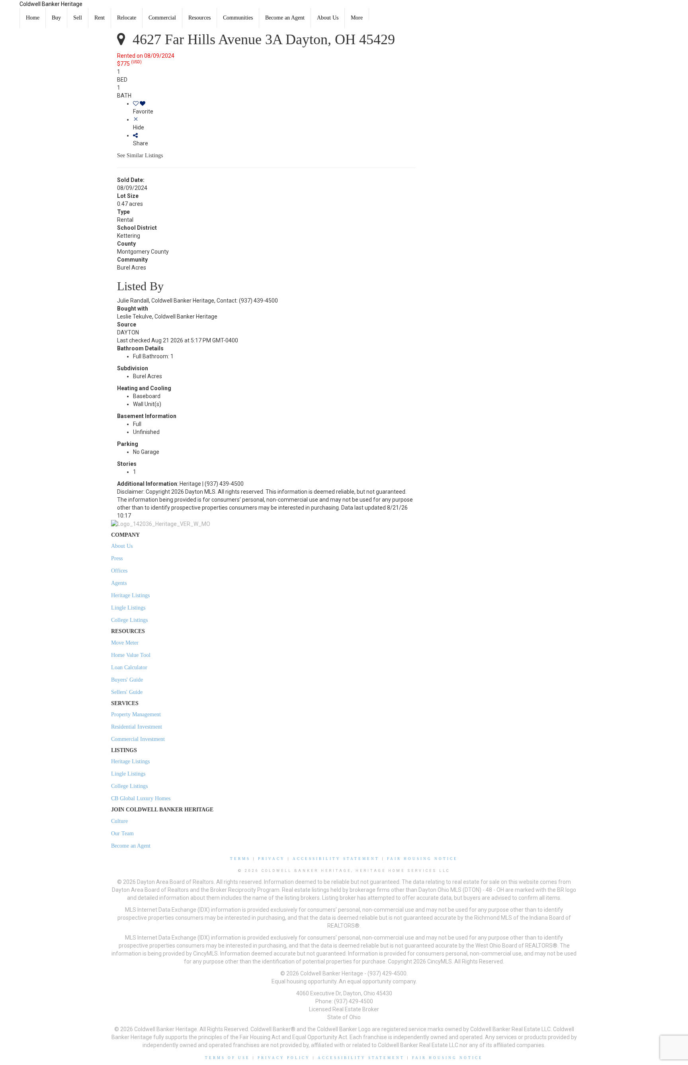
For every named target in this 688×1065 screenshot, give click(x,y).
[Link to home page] (10, 10)
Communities (238, 18)
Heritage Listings (130, 595)
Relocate (126, 18)
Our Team (122, 833)
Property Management (136, 714)
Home (32, 18)
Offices (119, 571)
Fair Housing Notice (422, 859)
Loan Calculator (129, 667)
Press (117, 558)
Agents (119, 583)
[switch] (274, 107)
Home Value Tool (130, 655)
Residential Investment (136, 727)
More (357, 18)
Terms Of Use (227, 1058)
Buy (56, 18)
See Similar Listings (140, 155)
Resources (199, 18)
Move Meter (125, 643)
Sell (77, 18)
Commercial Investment (138, 739)
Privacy (271, 859)
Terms (240, 859)
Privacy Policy (284, 1058)
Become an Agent (285, 18)
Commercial (162, 18)
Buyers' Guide (127, 680)
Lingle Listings (128, 608)
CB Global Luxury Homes (140, 798)
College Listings (129, 620)
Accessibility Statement (336, 859)
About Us (327, 18)
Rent (99, 18)
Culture (119, 821)
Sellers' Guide (127, 692)
